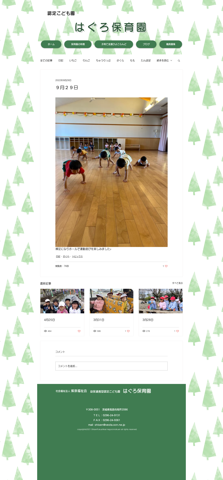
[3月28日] (161, 301)
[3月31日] (111, 301)
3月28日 (147, 319)
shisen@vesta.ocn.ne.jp (110, 425)
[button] (178, 60)
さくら (120, 60)
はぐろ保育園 (111, 27)
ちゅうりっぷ (103, 60)
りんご (86, 60)
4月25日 (49, 319)
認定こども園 (61, 13)
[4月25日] (62, 301)
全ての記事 (46, 60)
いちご (73, 60)
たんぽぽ (146, 60)
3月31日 (98, 319)
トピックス (77, 256)
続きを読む (163, 60)
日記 (60, 60)
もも (132, 60)
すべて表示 (177, 283)
